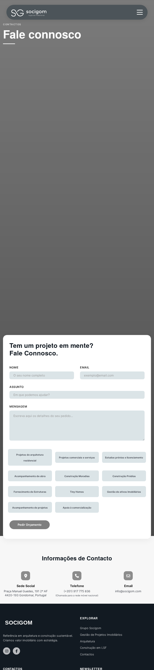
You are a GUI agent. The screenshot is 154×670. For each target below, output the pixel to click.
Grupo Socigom (90, 628)
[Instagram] (6, 651)
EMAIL (84, 367)
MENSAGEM (18, 406)
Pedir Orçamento (30, 524)
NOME (13, 367)
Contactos (87, 654)
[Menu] (140, 12)
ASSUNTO (16, 386)
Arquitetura (87, 641)
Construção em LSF (93, 647)
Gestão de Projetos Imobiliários (101, 634)
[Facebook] (16, 651)
